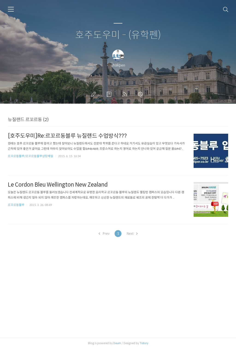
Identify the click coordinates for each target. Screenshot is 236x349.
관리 (141, 94)
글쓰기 (94, 94)
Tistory (144, 343)
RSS (125, 94)
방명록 (109, 94)
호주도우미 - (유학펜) (118, 35)
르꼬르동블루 (16, 205)
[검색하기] (225, 9)
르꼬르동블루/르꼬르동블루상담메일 (30, 156)
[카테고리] (11, 9)
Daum (117, 343)
